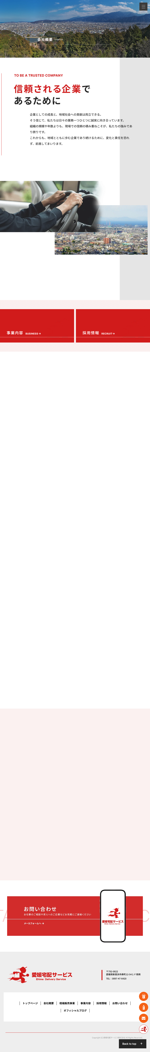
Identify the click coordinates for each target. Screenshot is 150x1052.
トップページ (30, 1003)
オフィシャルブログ (75, 1010)
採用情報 (101, 1003)
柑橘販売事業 (67, 1003)
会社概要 (49, 1003)
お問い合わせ (120, 1003)
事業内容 (85, 1003)
